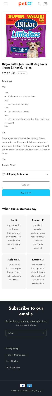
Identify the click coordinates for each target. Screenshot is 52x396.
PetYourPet (22, 391)
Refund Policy (12, 361)
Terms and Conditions (15, 354)
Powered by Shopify (33, 391)
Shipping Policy (13, 367)
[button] (5, 4)
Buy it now (26, 192)
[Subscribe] (43, 333)
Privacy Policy (12, 348)
